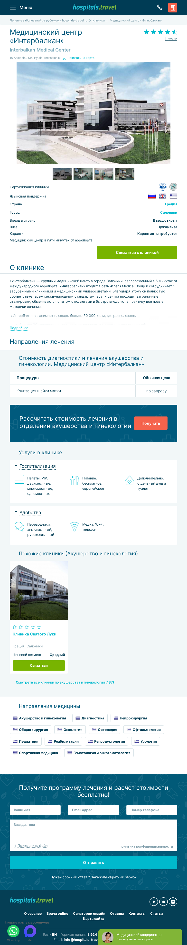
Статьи (156, 913)
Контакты (137, 913)
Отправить (93, 862)
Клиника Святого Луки (34, 634)
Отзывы (117, 913)
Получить (150, 423)
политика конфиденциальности (146, 846)
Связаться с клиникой (137, 252)
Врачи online (57, 913)
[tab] (93, 466)
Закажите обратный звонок (114, 877)
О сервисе (33, 913)
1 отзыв (171, 39)
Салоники (168, 212)
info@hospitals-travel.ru (84, 939)
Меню (25, 7)
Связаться (39, 665)
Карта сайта (93, 918)
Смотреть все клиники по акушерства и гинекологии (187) (65, 682)
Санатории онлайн (89, 913)
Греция (171, 204)
